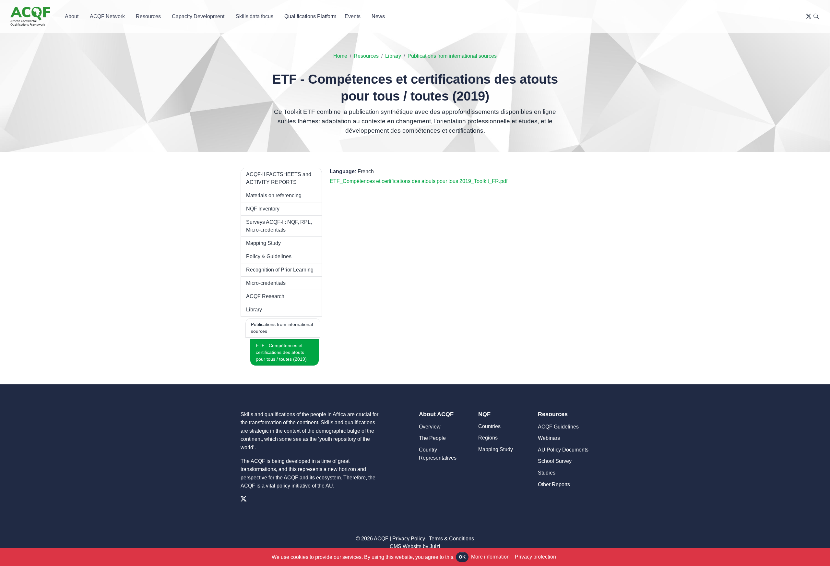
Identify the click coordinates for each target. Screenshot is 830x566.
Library (393, 56)
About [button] (71, 16)
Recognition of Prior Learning (280, 269)
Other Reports (554, 484)
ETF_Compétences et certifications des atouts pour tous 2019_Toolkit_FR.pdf (418, 181)
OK (462, 557)
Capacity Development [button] (198, 16)
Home (340, 56)
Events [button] (353, 16)
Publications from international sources (452, 56)
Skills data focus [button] (254, 16)
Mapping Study (263, 243)
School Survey (555, 461)
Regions (488, 437)
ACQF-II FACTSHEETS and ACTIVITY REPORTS (278, 178)
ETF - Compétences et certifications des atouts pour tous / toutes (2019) (281, 352)
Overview (430, 426)
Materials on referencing (274, 195)
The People (432, 438)
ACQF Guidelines (558, 426)
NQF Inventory (262, 208)
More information (490, 557)
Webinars (549, 438)
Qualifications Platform (310, 16)
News (378, 16)
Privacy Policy (408, 538)
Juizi (435, 546)
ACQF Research (265, 296)
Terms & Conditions (451, 538)
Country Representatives (437, 454)
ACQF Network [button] (107, 16)
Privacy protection (535, 557)
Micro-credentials (266, 283)
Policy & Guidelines (268, 256)
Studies (546, 473)
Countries (489, 426)
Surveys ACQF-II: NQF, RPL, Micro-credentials (279, 226)
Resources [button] (148, 16)
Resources (366, 56)
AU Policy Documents (563, 449)
